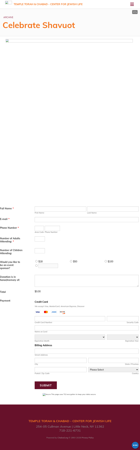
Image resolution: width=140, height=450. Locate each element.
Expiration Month (42, 341)
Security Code (133, 322)
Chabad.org (63, 437)
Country (135, 373)
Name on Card (41, 331)
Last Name (92, 213)
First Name (39, 213)
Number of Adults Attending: (10, 240)
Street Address (41, 355)
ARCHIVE (8, 17)
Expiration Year (132, 341)
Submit (46, 385)
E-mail (4, 219)
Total (3, 292)
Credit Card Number (43, 322)
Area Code (39, 232)
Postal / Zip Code (42, 373)
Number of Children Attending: (11, 252)
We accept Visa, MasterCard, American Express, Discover (60, 306)
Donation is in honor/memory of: (10, 278)
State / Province (131, 364)
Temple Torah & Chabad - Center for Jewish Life (48, 4)
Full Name (7, 208)
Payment (5, 300)
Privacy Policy (88, 437)
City (36, 364)
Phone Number (9, 227)
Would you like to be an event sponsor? (10, 265)
